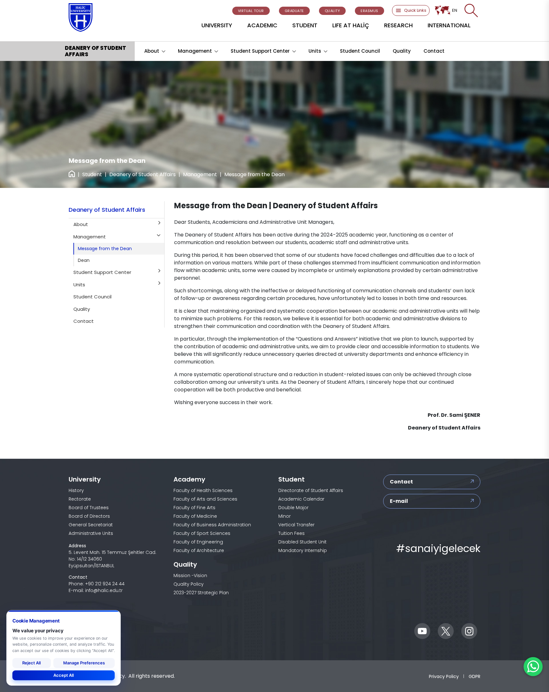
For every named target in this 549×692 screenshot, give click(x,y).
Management (195, 51)
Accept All (63, 675)
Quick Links (415, 10)
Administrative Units (91, 533)
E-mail (399, 501)
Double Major (293, 507)
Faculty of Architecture (198, 550)
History (76, 490)
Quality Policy (188, 584)
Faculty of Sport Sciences (201, 533)
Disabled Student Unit (302, 542)
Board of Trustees (89, 507)
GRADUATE (294, 10)
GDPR (474, 676)
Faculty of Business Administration (212, 525)
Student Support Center (260, 51)
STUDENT (304, 25)
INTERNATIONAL (449, 25)
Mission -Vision (190, 575)
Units (314, 51)
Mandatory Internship (302, 550)
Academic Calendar (301, 499)
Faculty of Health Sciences (203, 490)
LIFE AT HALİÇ (350, 25)
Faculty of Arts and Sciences (205, 499)
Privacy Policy (444, 676)
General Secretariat (91, 525)
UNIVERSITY (216, 25)
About (151, 51)
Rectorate (80, 499)
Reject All (31, 662)
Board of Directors (89, 516)
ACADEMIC (262, 25)
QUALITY (332, 10)
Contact (434, 51)
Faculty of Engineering (198, 542)
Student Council (360, 51)
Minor (284, 516)
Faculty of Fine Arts (194, 507)
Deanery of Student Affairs (142, 174)
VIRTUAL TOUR (251, 10)
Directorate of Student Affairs (310, 490)
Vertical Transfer (296, 525)
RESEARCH (398, 25)
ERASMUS (369, 10)
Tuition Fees (291, 533)
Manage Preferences (84, 662)
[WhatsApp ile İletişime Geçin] (533, 666)
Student (92, 174)
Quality (402, 51)
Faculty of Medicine (195, 516)
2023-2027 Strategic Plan (201, 592)
